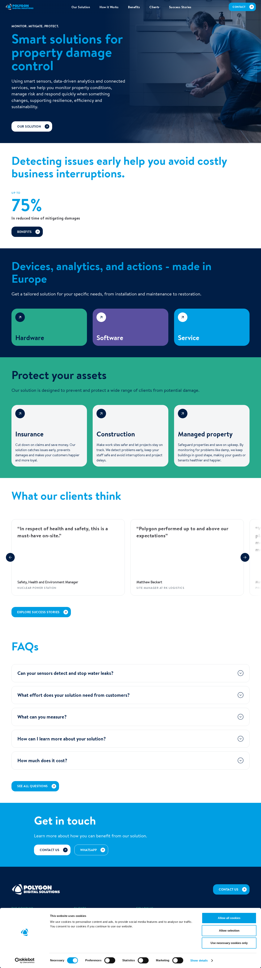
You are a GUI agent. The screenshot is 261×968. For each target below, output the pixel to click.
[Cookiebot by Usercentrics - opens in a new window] (24, 960)
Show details (199, 960)
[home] (19, 7)
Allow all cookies (229, 918)
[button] (10, 557)
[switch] (109, 960)
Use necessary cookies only (229, 943)
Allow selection (229, 930)
